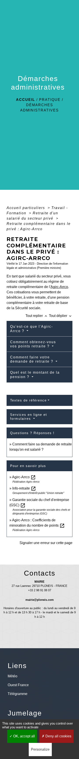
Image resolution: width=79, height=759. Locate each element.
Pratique (50, 100)
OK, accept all (23, 736)
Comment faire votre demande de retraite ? (32, 359)
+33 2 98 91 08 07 (39, 590)
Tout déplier (60, 316)
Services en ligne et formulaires (28, 416)
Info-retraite (24, 488)
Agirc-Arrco (59, 287)
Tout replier (36, 316)
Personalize (40, 749)
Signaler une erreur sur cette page (46, 543)
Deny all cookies (58, 736)
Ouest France (18, 685)
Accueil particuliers (26, 208)
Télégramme (17, 694)
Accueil (25, 100)
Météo (12, 676)
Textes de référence (28, 400)
